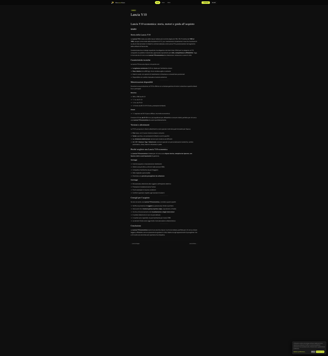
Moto (169, 2)
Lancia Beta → (193, 243)
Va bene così (320, 351)
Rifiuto (313, 351)
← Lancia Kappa (135, 243)
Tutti (157, 2)
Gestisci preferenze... (299, 351)
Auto (163, 2)
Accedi (214, 2)
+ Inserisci (206, 2)
